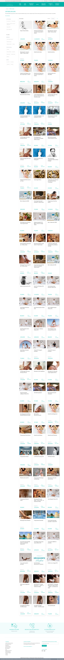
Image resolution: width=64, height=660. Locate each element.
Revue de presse (7, 647)
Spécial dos (8, 54)
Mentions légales (8, 652)
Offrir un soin (50, 4)
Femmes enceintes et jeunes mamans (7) (11, 24)
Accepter (57, 659)
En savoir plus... (7, 15)
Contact (6, 654)
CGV (6, 649)
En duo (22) (13, 21)
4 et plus (12, 64)
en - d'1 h (8, 61)
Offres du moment (57, 4)
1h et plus (12, 61)
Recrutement (7, 648)
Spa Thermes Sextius (10, 39)
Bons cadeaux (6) (9, 29)
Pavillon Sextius (9, 41)
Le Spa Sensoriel (7, 646)
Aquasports (7, 645)
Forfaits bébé (13, 54)
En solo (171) (8, 21)
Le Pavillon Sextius (8, 644)
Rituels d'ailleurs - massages (11, 51)
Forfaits (8, 49)
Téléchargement (7, 651)
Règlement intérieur (8, 650)
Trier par (49, 18)
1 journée (8, 64)
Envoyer (44, 645)
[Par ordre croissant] (57, 18)
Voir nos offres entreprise (28, 646)
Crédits (6, 653)
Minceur (8, 56)
